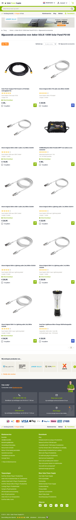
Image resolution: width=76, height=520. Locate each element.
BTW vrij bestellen (44, 478)
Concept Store (5, 458)
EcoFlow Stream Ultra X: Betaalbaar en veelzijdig (52, 447)
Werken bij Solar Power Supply (47, 484)
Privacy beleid (43, 489)
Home (11, 30)
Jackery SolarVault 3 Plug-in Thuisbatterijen (14, 481)
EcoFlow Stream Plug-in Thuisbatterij (12, 476)
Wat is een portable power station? (49, 460)
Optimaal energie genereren (46, 468)
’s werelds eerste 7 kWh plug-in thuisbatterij (51, 445)
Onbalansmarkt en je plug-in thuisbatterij (50, 440)
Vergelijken (7, 106)
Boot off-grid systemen (8, 494)
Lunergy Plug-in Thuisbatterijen (10, 486)
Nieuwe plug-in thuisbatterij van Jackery (50, 450)
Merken (60, 13)
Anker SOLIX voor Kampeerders (10, 497)
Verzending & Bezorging (8, 445)
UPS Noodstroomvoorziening (9, 491)
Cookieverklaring (43, 486)
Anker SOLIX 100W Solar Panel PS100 (26, 30)
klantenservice (17, 387)
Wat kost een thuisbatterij (46, 458)
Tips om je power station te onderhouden (50, 463)
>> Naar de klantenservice (8, 462)
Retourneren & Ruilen (7, 447)
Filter (6, 44)
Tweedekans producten (8, 455)
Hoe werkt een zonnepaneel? (47, 466)
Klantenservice (46, 13)
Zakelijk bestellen (6, 440)
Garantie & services (7, 453)
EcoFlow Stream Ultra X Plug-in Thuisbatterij (14, 484)
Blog (54, 13)
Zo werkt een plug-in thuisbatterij (48, 455)
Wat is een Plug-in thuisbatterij (47, 453)
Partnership (42, 481)
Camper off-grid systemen (8, 489)
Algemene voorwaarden (45, 491)
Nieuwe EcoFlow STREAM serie (47, 442)
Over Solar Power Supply (46, 476)
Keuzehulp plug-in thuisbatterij (47, 497)
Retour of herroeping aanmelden (10, 450)
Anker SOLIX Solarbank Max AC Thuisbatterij (14, 478)
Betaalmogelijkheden (7, 442)
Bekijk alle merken (9, 374)
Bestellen (4, 437)
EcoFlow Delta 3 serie (7, 499)
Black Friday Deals (44, 494)
